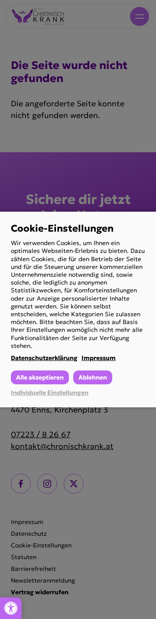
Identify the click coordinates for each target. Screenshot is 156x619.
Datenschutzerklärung (44, 358)
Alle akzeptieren (40, 377)
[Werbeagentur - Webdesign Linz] (151, 604)
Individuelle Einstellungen (49, 392)
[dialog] (78, 310)
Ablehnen (92, 377)
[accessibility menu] (11, 608)
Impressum (98, 358)
